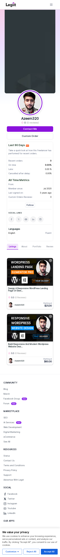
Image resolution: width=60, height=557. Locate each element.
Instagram (12, 503)
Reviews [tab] (50, 246)
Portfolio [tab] (37, 246)
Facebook (12, 494)
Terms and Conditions (14, 465)
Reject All (31, 551)
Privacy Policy (10, 470)
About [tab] (24, 246)
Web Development (12, 427)
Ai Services (11, 422)
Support (7, 475)
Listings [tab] (12, 246)
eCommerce (9, 437)
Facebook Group (14, 399)
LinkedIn (11, 513)
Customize (11, 551)
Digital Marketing (11, 432)
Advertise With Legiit (13, 480)
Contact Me (30, 129)
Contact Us (9, 460)
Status (6, 456)
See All (6, 442)
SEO (5, 417)
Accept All (49, 551)
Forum (9, 403)
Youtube (12, 508)
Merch (6, 394)
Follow (30, 205)
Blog (5, 389)
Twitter (11, 499)
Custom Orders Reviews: (20, 197)
